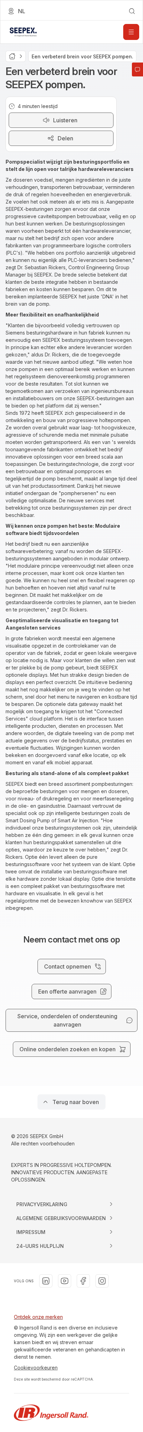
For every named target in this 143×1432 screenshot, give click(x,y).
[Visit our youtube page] (64, 1280)
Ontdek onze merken (38, 1317)
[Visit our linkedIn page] (45, 1280)
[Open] (131, 32)
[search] (132, 11)
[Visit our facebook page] (83, 1280)
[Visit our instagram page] (102, 1280)
